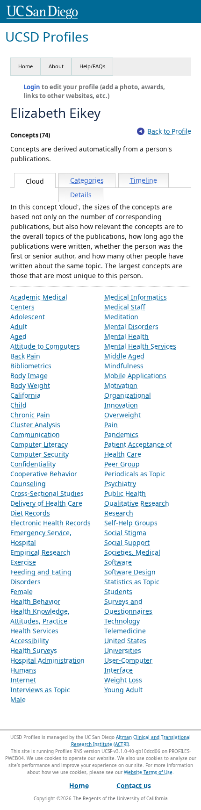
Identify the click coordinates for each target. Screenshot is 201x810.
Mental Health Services (140, 346)
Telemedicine (125, 630)
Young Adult (123, 689)
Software (118, 562)
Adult (18, 326)
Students (118, 591)
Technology (122, 620)
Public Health (125, 493)
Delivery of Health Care (46, 503)
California (25, 395)
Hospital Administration (47, 660)
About (56, 66)
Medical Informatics (135, 297)
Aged (18, 336)
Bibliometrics (30, 365)
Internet (23, 679)
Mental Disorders (131, 326)
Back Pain (25, 355)
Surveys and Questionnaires (128, 606)
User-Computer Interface (128, 665)
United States (125, 640)
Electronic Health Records (50, 522)
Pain (111, 424)
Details (81, 194)
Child (18, 405)
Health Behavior (35, 601)
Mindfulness (124, 365)
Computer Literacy (39, 444)
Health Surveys (33, 650)
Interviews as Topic (40, 689)
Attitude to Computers (45, 346)
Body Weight (30, 385)
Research (118, 513)
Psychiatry (120, 483)
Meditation (121, 316)
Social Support (127, 542)
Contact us (133, 785)
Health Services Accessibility (34, 635)
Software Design (130, 571)
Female (21, 591)
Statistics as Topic (131, 581)
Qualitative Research (136, 503)
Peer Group (122, 463)
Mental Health (126, 336)
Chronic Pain (30, 414)
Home (25, 66)
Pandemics (121, 434)
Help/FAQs (92, 66)
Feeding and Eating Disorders (41, 576)
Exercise (23, 562)
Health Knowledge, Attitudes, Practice (40, 616)
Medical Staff (124, 306)
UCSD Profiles (46, 36)
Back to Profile (169, 131)
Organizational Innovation (127, 400)
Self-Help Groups (131, 522)
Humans (23, 670)
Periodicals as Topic (134, 473)
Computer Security (39, 454)
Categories (87, 180)
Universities (122, 650)
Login (31, 87)
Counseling (28, 483)
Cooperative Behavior (43, 473)
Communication (35, 434)
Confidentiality (33, 463)
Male (18, 699)
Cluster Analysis (35, 424)
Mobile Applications (135, 375)
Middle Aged (124, 355)
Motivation (120, 385)
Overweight (122, 414)
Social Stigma (125, 532)
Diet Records (30, 513)
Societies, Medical (132, 552)
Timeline (143, 180)
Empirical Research (40, 552)
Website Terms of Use (148, 772)
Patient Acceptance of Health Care (138, 449)
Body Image (29, 375)
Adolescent (27, 316)
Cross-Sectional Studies (47, 493)
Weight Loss (123, 679)
